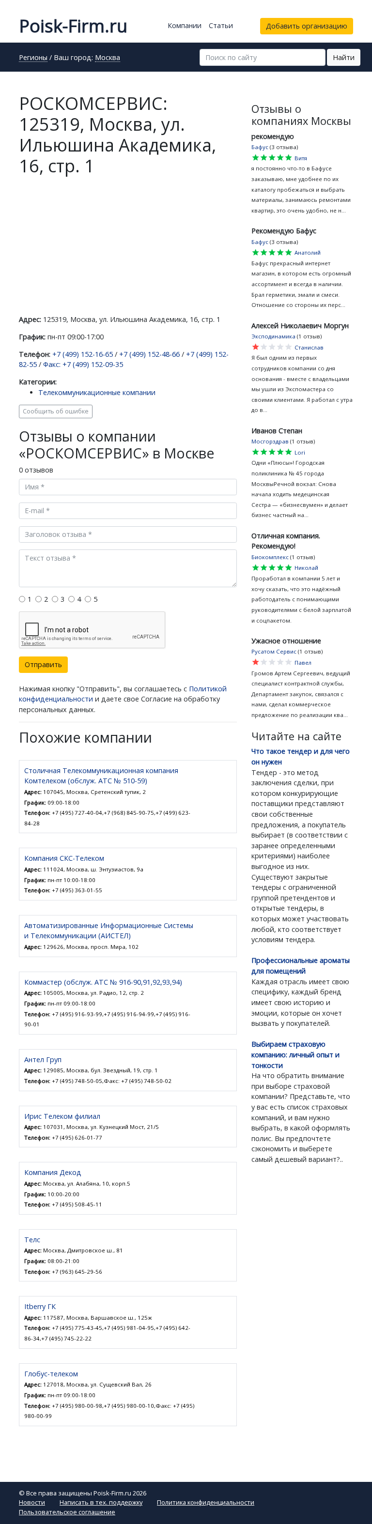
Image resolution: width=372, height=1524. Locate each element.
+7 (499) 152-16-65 (82, 354)
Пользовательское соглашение (67, 1512)
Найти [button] (344, 57)
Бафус (259, 147)
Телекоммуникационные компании (96, 392)
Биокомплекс (270, 557)
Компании (185, 25)
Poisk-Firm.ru (73, 26)
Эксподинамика (273, 336)
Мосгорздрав (270, 441)
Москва (107, 58)
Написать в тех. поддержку (101, 1502)
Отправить (43, 664)
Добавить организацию (306, 25)
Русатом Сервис (273, 651)
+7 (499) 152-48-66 (149, 354)
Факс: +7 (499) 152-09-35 (83, 364)
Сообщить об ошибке (56, 411)
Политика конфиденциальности (205, 1502)
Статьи (221, 25)
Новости (32, 1502)
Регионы (33, 58)
